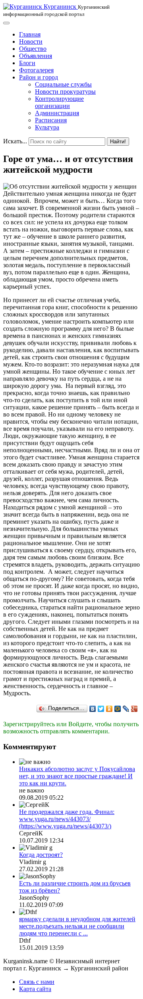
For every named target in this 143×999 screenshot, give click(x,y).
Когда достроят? (41, 854)
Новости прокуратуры (65, 91)
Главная (30, 34)
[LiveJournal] (126, 709)
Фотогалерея (36, 70)
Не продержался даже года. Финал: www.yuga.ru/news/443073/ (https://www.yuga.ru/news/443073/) (66, 818)
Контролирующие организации (59, 102)
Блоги (27, 63)
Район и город (38, 77)
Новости (31, 41)
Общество (32, 48)
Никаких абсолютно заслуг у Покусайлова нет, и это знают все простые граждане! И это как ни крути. (77, 776)
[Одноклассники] (109, 709)
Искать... (15, 141)
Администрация (57, 113)
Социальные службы (63, 84)
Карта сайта (35, 989)
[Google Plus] (134, 709)
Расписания (51, 120)
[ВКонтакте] (93, 709)
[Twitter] (101, 709)
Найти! (118, 142)
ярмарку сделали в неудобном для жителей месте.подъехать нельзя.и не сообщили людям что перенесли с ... (77, 926)
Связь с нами (36, 981)
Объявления (35, 55)
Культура (47, 127)
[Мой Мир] (118, 709)
